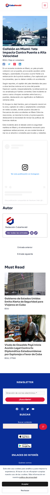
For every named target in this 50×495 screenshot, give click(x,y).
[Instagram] (22, 409)
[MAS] (43, 427)
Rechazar (25, 490)
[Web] (36, 233)
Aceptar (25, 484)
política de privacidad (28, 477)
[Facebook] (4, 64)
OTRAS (13, 358)
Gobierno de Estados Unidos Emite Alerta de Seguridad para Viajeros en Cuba (24, 301)
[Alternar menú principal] (45, 5)
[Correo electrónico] (32, 233)
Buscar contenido (25, 422)
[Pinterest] (14, 64)
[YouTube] (33, 409)
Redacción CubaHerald (16, 227)
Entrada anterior (25, 247)
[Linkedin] (20, 64)
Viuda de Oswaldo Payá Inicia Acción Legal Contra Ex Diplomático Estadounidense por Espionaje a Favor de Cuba (23, 349)
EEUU (5, 60)
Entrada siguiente (25, 254)
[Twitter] (9, 64)
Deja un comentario (16, 60)
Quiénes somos (25, 463)
